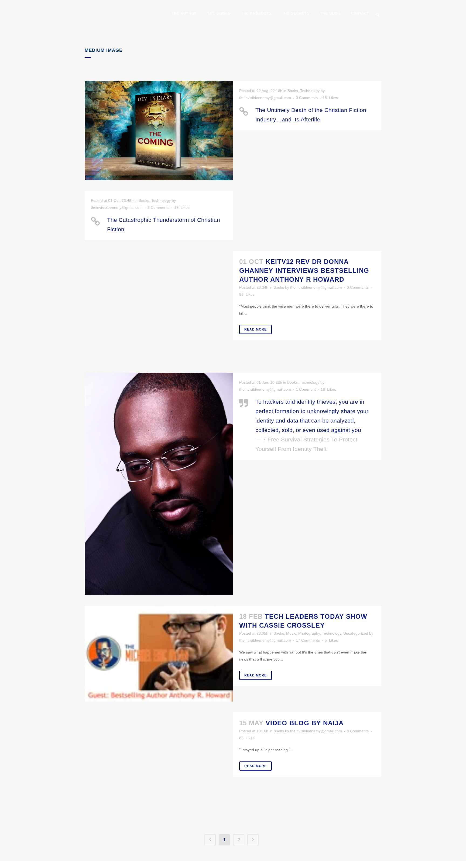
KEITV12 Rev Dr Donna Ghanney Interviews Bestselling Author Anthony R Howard (304, 270)
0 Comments (307, 98)
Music (291, 633)
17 (182, 207)
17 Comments (308, 640)
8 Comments (358, 731)
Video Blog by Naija (305, 723)
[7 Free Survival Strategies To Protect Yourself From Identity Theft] (159, 484)
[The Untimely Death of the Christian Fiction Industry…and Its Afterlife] (159, 130)
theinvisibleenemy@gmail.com (265, 98)
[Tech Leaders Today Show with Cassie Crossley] (159, 654)
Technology (310, 91)
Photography (309, 633)
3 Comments (158, 207)
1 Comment (306, 389)
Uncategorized (355, 633)
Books (292, 91)
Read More (255, 329)
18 (330, 98)
